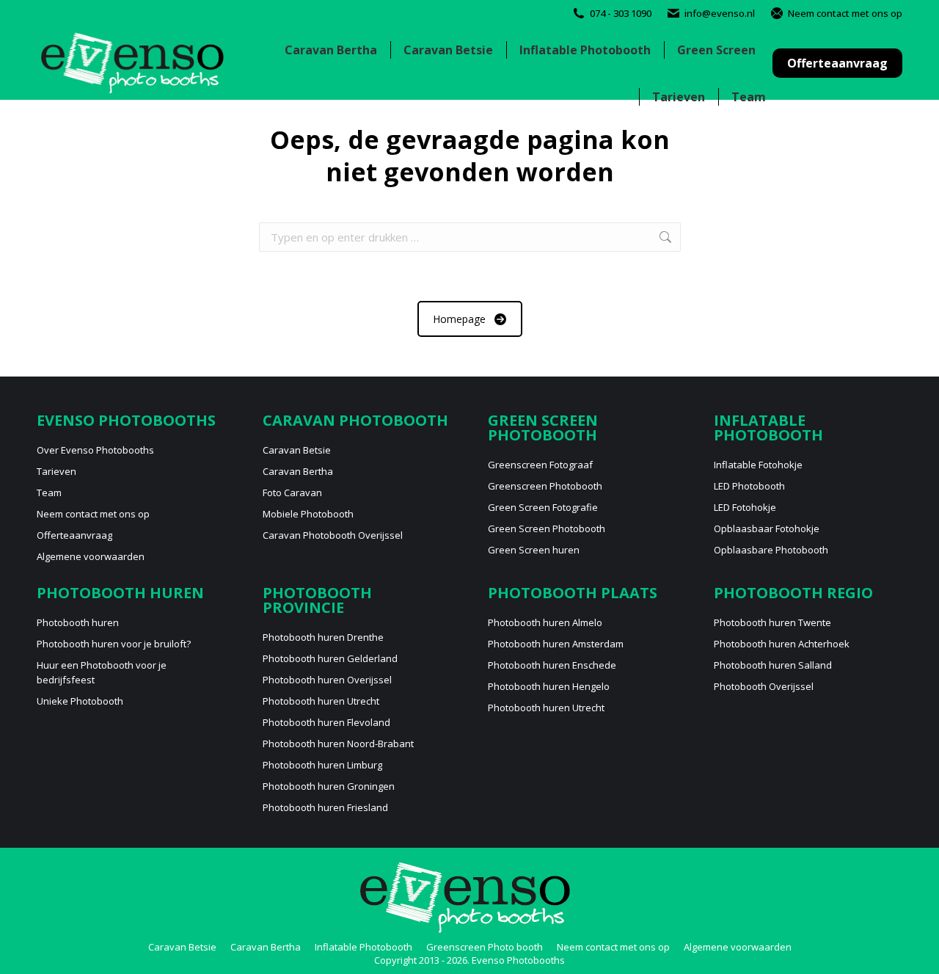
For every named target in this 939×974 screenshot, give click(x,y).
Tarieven (56, 471)
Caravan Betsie (297, 450)
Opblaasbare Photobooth (771, 549)
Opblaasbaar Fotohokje (766, 528)
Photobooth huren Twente (772, 622)
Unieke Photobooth (80, 701)
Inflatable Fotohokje (758, 464)
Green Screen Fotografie (543, 507)
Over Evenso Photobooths (95, 450)
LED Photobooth (749, 486)
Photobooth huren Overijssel (327, 679)
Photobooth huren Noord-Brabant (338, 743)
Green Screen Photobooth (546, 528)
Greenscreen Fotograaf (540, 464)
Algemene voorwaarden (91, 556)
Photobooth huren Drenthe (323, 637)
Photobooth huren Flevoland (326, 722)
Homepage (459, 319)
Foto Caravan (292, 492)
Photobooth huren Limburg (322, 764)
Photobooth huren (78, 622)
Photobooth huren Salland (773, 665)
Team (49, 492)
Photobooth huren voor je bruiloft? (114, 643)
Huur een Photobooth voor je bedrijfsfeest (102, 672)
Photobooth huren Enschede (552, 665)
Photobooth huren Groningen (329, 786)
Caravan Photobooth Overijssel (333, 535)
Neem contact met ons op (845, 13)
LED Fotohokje (745, 507)
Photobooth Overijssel (764, 686)
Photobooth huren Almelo (545, 622)
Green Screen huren (534, 549)
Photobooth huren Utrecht (321, 701)
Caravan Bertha (298, 471)
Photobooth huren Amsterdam (556, 643)
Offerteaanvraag (74, 535)
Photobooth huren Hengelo (549, 686)
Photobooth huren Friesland (325, 807)
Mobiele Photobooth (308, 513)
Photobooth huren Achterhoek (782, 643)
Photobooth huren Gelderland (330, 658)
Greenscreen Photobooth (545, 486)
